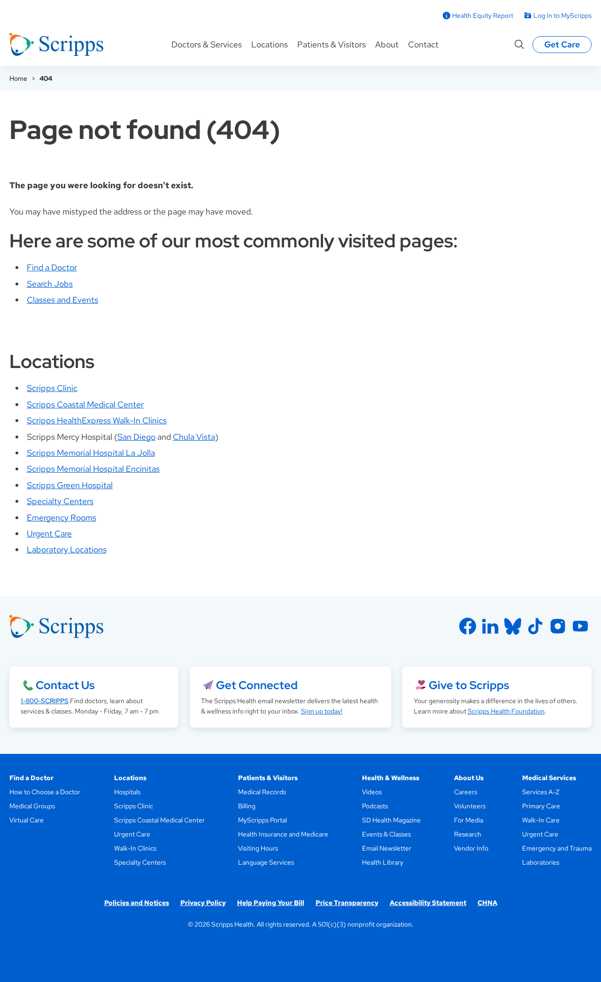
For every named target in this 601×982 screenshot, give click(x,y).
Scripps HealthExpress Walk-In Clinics (97, 420)
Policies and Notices (136, 902)
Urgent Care (49, 533)
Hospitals (127, 792)
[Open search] (519, 44)
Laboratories (540, 862)
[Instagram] (558, 626)
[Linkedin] (490, 626)
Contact (423, 44)
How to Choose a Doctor (44, 792)
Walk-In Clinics (135, 848)
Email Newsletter (386, 848)
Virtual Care (26, 820)
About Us (469, 778)
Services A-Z (540, 792)
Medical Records (262, 792)
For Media (468, 820)
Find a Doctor (52, 267)
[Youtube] (580, 626)
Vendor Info (471, 848)
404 (45, 78)
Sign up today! (321, 711)
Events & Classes (386, 834)
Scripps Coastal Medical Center (85, 404)
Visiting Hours (258, 848)
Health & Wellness (390, 778)
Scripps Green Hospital (70, 485)
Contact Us (65, 685)
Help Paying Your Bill (270, 902)
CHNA (487, 902)
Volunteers (469, 806)
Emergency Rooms (61, 517)
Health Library (382, 862)
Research (467, 834)
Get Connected (257, 685)
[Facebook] (467, 626)
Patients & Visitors (331, 44)
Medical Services (549, 778)
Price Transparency (347, 902)
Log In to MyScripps (562, 15)
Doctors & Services (206, 44)
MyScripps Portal (262, 820)
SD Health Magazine (391, 820)
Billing (246, 806)
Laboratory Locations (67, 549)
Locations (269, 44)
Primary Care (541, 806)
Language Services (266, 862)
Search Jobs (50, 283)
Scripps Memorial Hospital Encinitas (93, 468)
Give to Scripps (469, 685)
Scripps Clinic (52, 388)
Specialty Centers (60, 501)
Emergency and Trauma (557, 848)
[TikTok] (535, 626)
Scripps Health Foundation (506, 711)
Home (18, 78)
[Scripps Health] (56, 44)
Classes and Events (62, 299)
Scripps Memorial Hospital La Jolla (91, 452)
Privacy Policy (203, 902)
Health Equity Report (482, 15)
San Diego (136, 436)
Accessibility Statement (428, 902)
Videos (372, 792)
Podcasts (375, 806)
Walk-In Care (541, 820)
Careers (465, 792)
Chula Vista (194, 436)
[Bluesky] (512, 626)
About (387, 44)
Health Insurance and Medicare (283, 834)
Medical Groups (32, 806)
